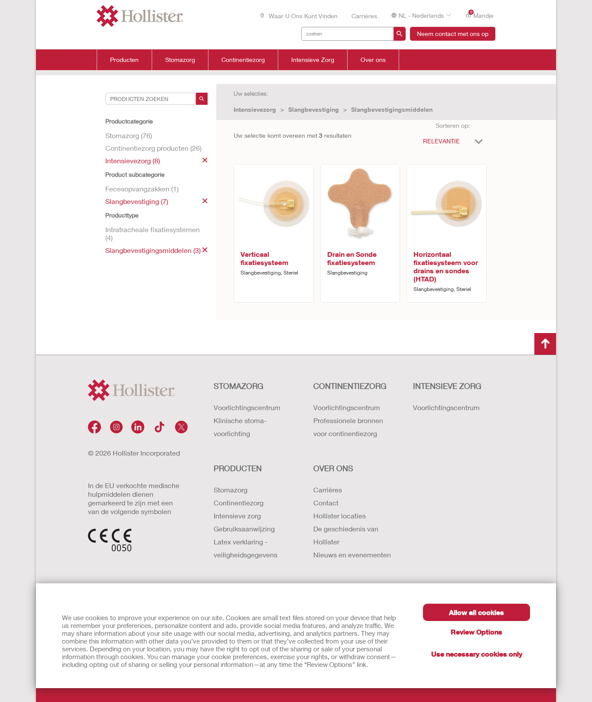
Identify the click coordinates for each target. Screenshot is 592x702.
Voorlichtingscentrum (247, 407)
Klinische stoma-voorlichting (240, 426)
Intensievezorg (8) (132, 160)
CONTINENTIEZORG (350, 386)
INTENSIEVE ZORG (447, 386)
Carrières (364, 15)
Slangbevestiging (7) (136, 201)
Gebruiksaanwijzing (244, 528)
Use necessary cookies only (476, 654)
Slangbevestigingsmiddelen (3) (153, 250)
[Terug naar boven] (545, 344)
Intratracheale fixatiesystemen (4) (152, 233)
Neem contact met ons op (452, 33)
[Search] (202, 99)
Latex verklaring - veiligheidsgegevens (245, 548)
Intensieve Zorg (312, 59)
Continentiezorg (243, 59)
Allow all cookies (476, 612)
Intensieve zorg (237, 515)
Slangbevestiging (313, 109)
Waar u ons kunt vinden (302, 15)
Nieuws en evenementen (352, 554)
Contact (325, 502)
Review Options (476, 632)
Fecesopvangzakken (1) (142, 188)
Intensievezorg (255, 109)
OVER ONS (333, 468)
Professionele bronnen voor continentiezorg (348, 426)
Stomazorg (180, 59)
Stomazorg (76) (128, 135)
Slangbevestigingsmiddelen (392, 109)
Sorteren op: (453, 125)
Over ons (373, 59)
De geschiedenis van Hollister (345, 535)
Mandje (482, 14)
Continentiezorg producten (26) (153, 148)
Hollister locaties (339, 515)
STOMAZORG (238, 386)
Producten (124, 59)
